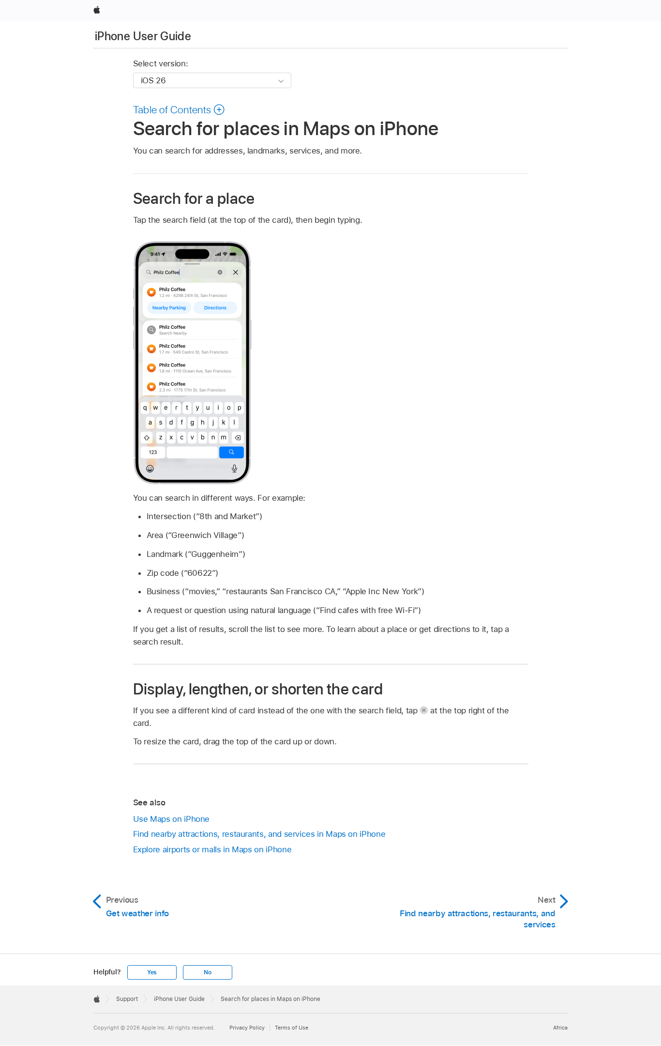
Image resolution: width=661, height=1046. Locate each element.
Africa (560, 1027)
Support (127, 999)
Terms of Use (291, 1027)
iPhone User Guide (143, 36)
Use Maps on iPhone (171, 819)
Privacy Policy (247, 1027)
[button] (179, 109)
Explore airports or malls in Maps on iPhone (212, 849)
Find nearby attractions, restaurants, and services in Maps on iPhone (259, 834)
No (207, 972)
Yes (152, 972)
